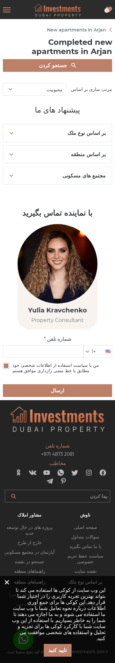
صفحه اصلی (85, 527)
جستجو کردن (53, 65)
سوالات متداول (85, 537)
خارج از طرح (30, 542)
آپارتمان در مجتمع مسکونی (29, 552)
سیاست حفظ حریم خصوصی (85, 558)
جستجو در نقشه (29, 561)
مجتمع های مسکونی (84, 176)
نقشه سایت (85, 571)
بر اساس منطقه (88, 154)
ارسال (57, 390)
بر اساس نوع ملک (86, 133)
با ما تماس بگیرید (85, 546)
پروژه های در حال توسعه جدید (29, 530)
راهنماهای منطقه (29, 571)
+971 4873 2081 (57, 454)
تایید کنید (58, 650)
